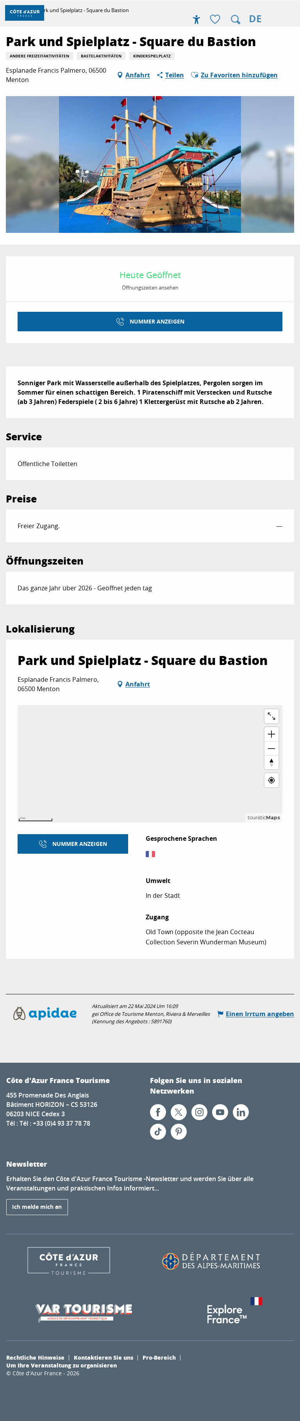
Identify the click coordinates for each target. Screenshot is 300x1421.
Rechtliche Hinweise (35, 1357)
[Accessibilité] (196, 19)
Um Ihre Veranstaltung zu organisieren (61, 1365)
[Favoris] (216, 19)
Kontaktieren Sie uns (103, 1357)
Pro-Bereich (159, 1357)
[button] (235, 19)
